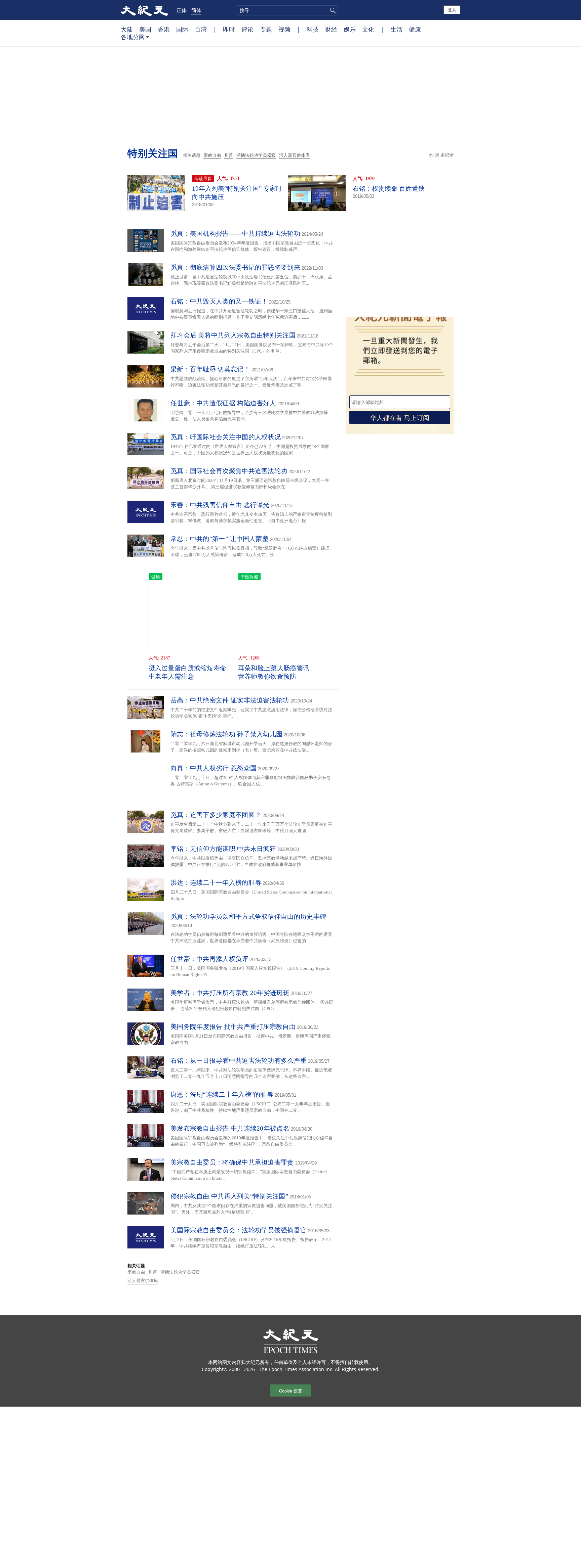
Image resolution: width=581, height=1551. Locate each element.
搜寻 (332, 10)
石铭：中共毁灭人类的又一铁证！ (219, 301)
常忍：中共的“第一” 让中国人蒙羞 (219, 538)
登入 (452, 9)
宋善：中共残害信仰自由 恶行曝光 (220, 504)
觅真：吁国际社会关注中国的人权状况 (225, 437)
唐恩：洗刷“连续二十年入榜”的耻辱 (221, 1094)
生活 (396, 29)
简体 (196, 10)
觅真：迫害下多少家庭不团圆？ (215, 814)
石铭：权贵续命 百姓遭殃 (389, 188)
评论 (247, 29)
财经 (331, 29)
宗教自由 (212, 155)
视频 (284, 29)
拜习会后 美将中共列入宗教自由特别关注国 (233, 335)
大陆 (127, 29)
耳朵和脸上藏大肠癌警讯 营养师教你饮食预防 (273, 672)
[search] (287, 10)
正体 (182, 10)
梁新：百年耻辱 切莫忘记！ (210, 369)
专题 (266, 29)
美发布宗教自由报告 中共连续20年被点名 (229, 1128)
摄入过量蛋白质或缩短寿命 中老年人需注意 (188, 672)
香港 (164, 29)
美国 (145, 29)
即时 (229, 29)
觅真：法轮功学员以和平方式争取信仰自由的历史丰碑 (248, 916)
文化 (368, 29)
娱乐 (350, 29)
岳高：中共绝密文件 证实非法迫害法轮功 (229, 700)
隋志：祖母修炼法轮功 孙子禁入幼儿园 (226, 734)
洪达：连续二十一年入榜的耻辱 (215, 882)
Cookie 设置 (290, 1390)
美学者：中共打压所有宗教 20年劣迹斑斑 (229, 992)
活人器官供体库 (294, 155)
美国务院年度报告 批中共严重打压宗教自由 (233, 1026)
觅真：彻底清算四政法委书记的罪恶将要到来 (235, 267)
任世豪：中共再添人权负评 (209, 958)
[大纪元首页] (144, 10)
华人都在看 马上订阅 (399, 417)
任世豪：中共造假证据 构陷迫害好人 (223, 403)
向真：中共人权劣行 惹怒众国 (213, 768)
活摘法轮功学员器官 (256, 155)
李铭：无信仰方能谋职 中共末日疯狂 (223, 848)
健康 (415, 29)
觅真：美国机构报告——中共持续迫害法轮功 (235, 233)
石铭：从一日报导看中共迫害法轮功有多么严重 (238, 1060)
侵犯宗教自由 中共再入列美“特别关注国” (229, 1196)
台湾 (201, 29)
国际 (182, 29)
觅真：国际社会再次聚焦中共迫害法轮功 (228, 470)
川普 (228, 155)
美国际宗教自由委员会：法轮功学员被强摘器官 (238, 1230)
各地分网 (133, 37)
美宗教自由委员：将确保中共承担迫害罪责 (232, 1162)
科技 (313, 29)
